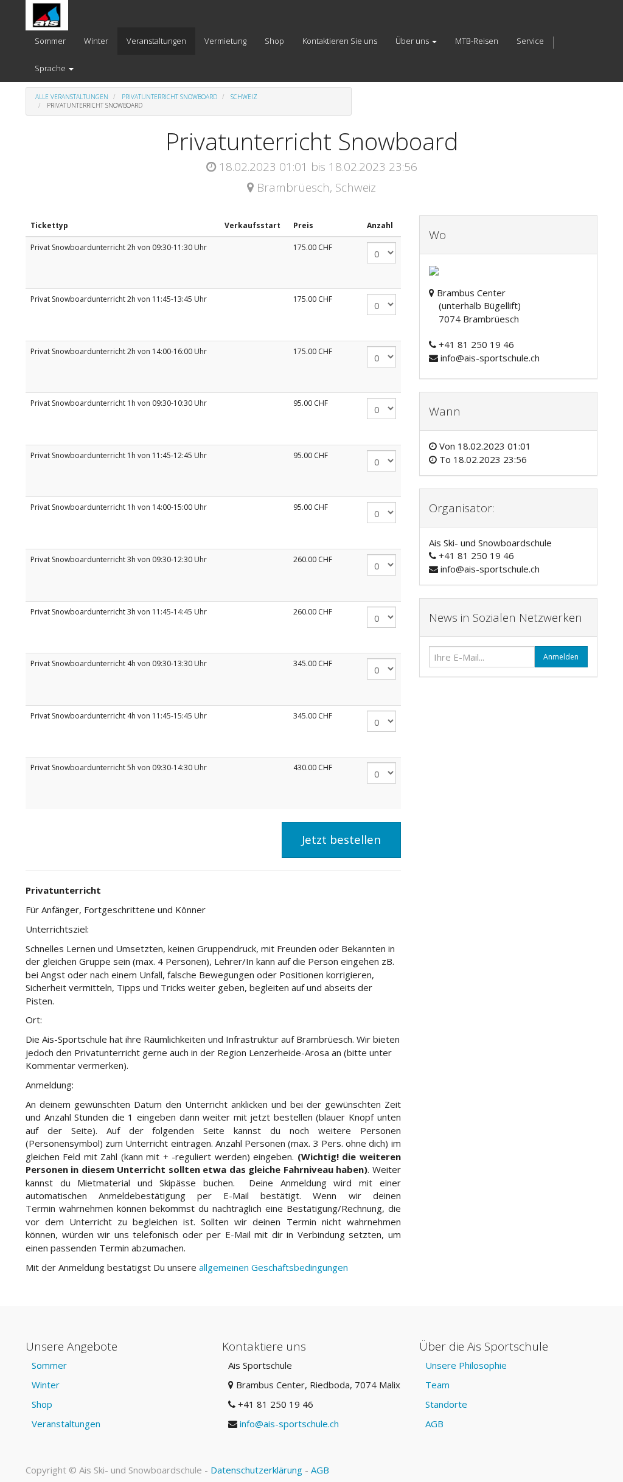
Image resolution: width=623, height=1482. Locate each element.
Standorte (446, 1404)
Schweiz (244, 96)
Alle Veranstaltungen (71, 96)
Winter (46, 1385)
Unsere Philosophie (466, 1365)
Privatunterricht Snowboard (169, 96)
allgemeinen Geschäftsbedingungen (274, 1267)
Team (437, 1385)
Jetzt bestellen (341, 839)
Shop (42, 1404)
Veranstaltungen (66, 1424)
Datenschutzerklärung (256, 1470)
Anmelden (561, 657)
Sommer (49, 1365)
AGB (434, 1424)
